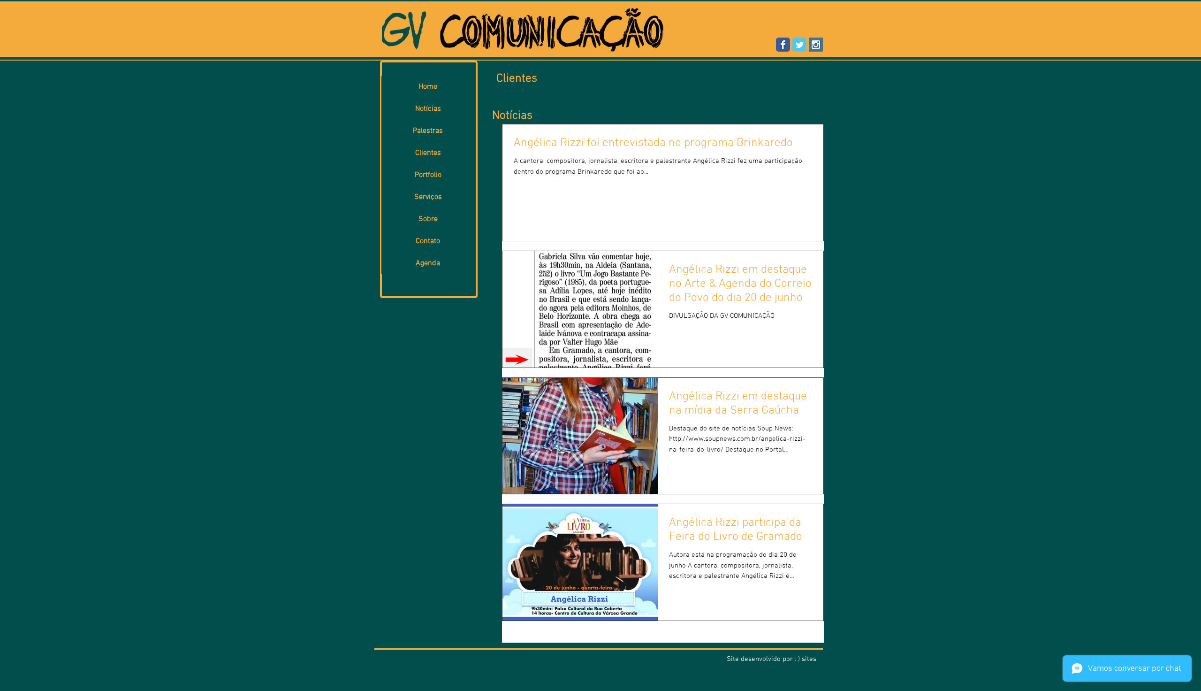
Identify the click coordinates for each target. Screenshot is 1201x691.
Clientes (428, 153)
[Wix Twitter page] (799, 45)
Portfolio (428, 175)
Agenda (428, 263)
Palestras (428, 131)
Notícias (428, 109)
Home (427, 87)
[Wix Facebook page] (783, 45)
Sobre (428, 219)
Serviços (428, 197)
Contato (428, 241)
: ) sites (805, 659)
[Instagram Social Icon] (816, 45)
